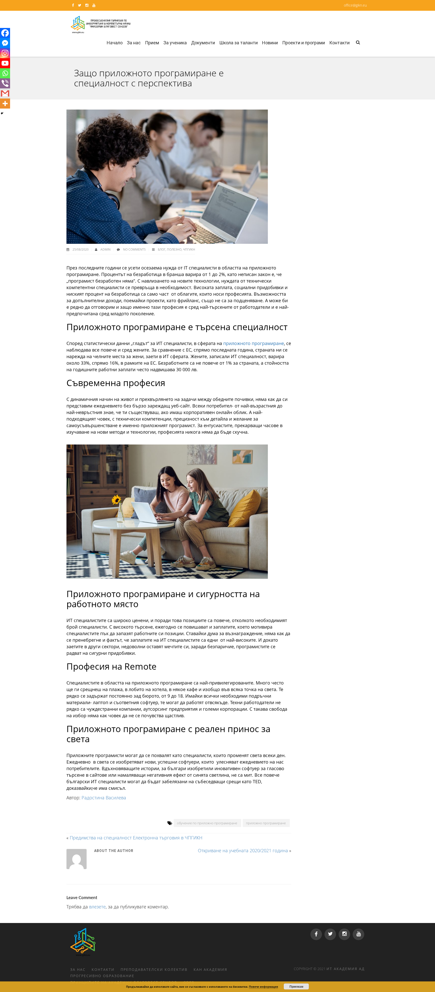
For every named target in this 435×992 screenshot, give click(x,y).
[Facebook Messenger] (5, 43)
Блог (161, 249)
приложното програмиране (253, 343)
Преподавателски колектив (154, 969)
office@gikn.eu (355, 5)
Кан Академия (210, 969)
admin (105, 249)
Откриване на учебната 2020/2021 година (243, 850)
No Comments (134, 249)
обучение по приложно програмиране (207, 823)
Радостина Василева (104, 798)
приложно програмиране (266, 823)
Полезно (174, 249)
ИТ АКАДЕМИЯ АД (346, 968)
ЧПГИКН (189, 249)
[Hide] (2, 113)
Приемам (296, 986)
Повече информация (263, 986)
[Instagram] (5, 53)
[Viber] (5, 83)
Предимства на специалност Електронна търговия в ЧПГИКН (136, 838)
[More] (5, 103)
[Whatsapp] (5, 73)
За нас (78, 969)
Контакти (103, 969)
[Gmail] (5, 93)
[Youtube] (5, 63)
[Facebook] (5, 33)
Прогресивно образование (102, 975)
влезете (97, 907)
